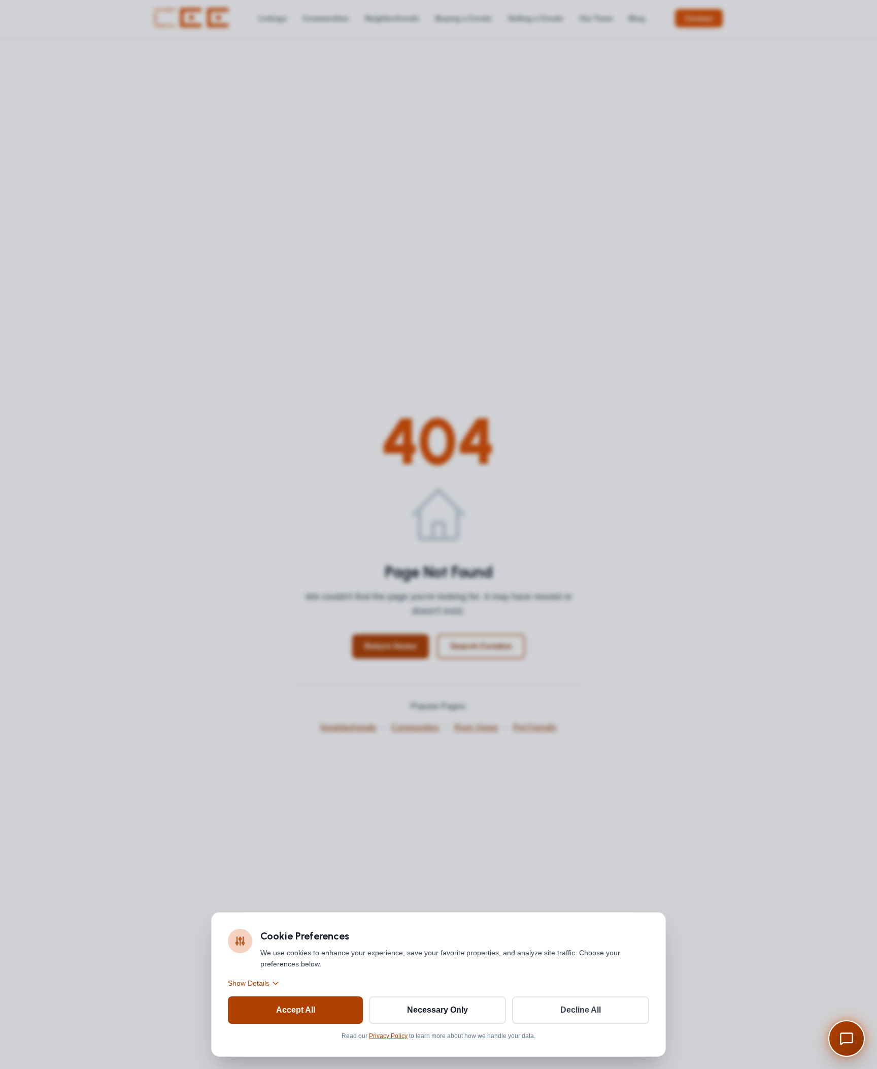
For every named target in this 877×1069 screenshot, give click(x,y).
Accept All (295, 1010)
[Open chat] (846, 1038)
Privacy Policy (388, 1036)
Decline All (580, 1010)
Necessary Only (437, 1010)
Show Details (248, 983)
